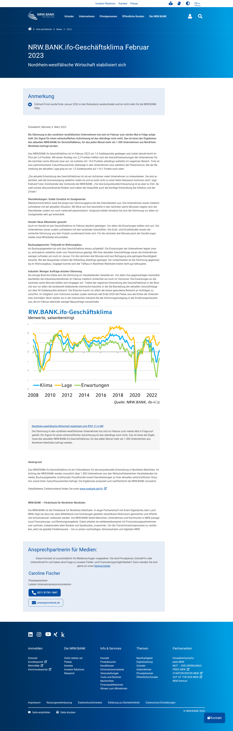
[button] (214, 718)
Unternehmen (87, 16)
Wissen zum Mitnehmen (113, 688)
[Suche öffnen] (200, 16)
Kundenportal (35, 661)
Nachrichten (107, 680)
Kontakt (104, 658)
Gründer (69, 16)
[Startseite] (30, 29)
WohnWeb (33, 665)
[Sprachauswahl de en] (197, 3)
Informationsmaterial (112, 669)
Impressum (34, 702)
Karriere (123, 3)
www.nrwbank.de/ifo (91, 488)
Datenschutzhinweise (90, 702)
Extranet (32, 658)
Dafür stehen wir (73, 658)
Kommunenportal (38, 669)
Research (69, 673)
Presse (134, 3)
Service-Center (102, 565)
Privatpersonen (108, 16)
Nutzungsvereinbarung (59, 702)
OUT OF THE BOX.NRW (185, 677)
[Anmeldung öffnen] (190, 16)
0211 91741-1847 (49, 593)
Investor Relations (105, 3)
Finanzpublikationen (111, 684)
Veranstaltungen (109, 673)
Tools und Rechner (110, 677)
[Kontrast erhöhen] (188, 3)
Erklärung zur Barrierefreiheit (124, 702)
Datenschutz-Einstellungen (160, 702)
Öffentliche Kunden (133, 16)
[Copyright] (156, 401)
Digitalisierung (144, 661)
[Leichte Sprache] (171, 3)
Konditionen (107, 665)
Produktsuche (108, 661)
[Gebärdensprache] (179, 3)
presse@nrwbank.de (48, 603)
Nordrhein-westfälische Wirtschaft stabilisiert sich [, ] (67, 426)
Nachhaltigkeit (144, 658)
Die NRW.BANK (157, 16)
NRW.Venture (180, 680)
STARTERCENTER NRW (186, 673)
